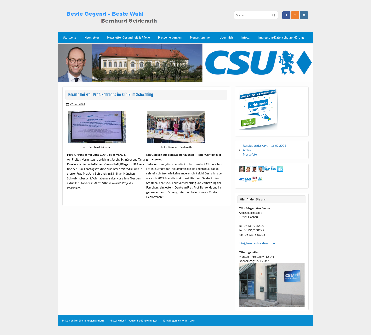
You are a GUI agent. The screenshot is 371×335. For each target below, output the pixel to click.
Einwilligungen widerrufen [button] (179, 320)
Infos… (245, 37)
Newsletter (91, 37)
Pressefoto (250, 154)
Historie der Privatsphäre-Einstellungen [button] (133, 320)
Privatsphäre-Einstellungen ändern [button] (83, 320)
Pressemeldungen (170, 37)
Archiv (247, 150)
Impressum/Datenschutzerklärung (281, 37)
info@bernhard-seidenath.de (257, 243)
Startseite (69, 37)
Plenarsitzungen (200, 37)
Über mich (226, 37)
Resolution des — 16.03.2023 (264, 145)
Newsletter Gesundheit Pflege (128, 37)
